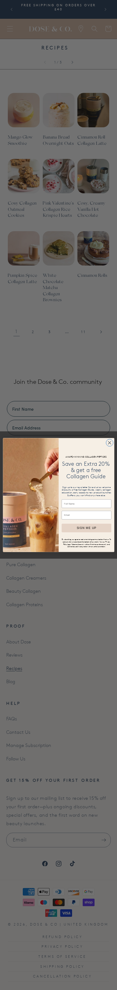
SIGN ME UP (86, 528)
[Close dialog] (109, 442)
